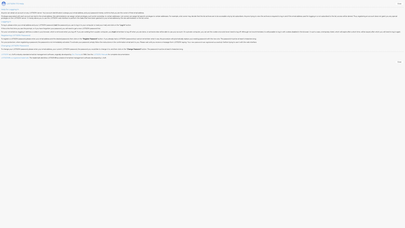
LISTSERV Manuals (101, 54)
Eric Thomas (76, 54)
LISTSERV (5, 54)
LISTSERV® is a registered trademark (15, 58)
